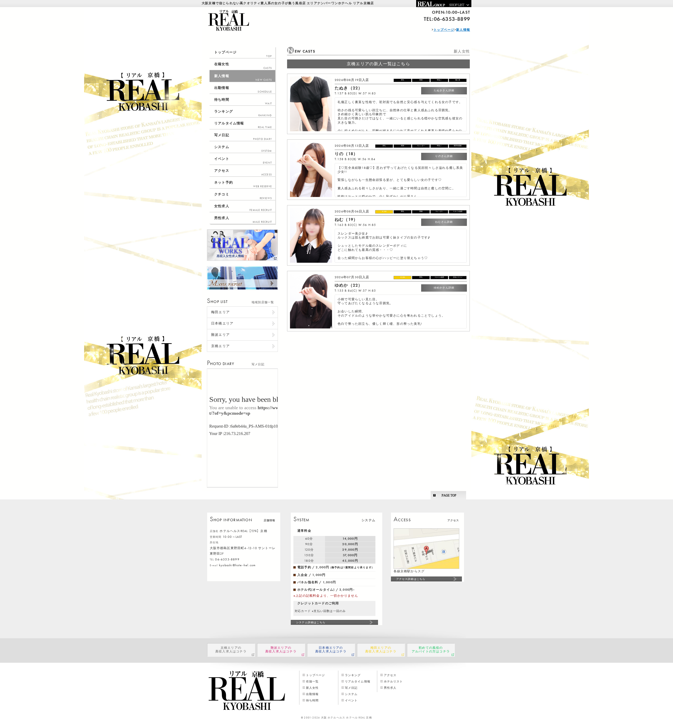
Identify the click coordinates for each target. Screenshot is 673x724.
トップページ (243, 54)
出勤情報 (243, 89)
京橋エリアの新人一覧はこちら (378, 64)
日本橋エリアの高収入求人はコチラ (330, 650)
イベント (243, 160)
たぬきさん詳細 (444, 90)
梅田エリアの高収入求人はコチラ (380, 650)
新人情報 (243, 78)
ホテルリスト (393, 681)
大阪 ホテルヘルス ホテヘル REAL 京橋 (346, 717)
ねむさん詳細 (444, 222)
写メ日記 (243, 137)
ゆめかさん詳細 (444, 287)
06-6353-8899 (452, 19)
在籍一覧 (312, 681)
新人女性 (312, 688)
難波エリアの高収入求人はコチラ (281, 650)
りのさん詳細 (444, 156)
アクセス (243, 172)
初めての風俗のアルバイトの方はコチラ (431, 650)
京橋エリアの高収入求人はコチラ (231, 650)
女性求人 (243, 208)
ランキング (243, 113)
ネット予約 (243, 184)
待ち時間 (243, 101)
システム (243, 149)
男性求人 (243, 220)
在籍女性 (243, 66)
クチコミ (243, 196)
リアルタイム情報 (243, 125)
